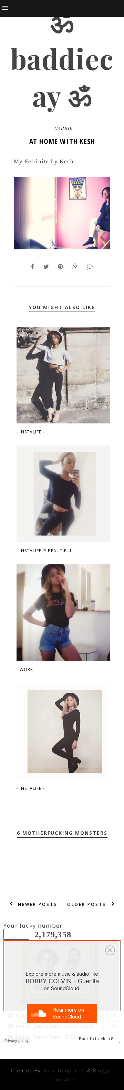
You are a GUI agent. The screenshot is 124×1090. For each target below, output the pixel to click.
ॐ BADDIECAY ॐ (62, 58)
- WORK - (26, 669)
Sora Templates (64, 1070)
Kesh (67, 161)
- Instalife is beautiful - (46, 551)
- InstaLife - (30, 432)
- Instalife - (30, 788)
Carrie (63, 128)
